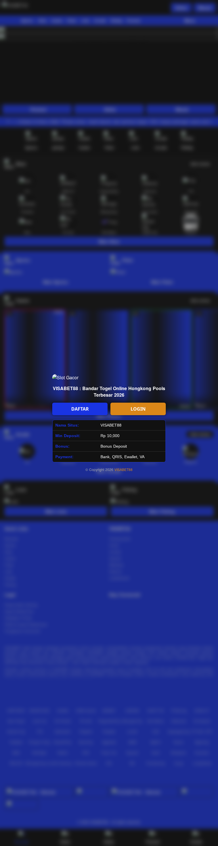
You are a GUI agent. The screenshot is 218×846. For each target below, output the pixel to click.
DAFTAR (80, 409)
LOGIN (138, 409)
